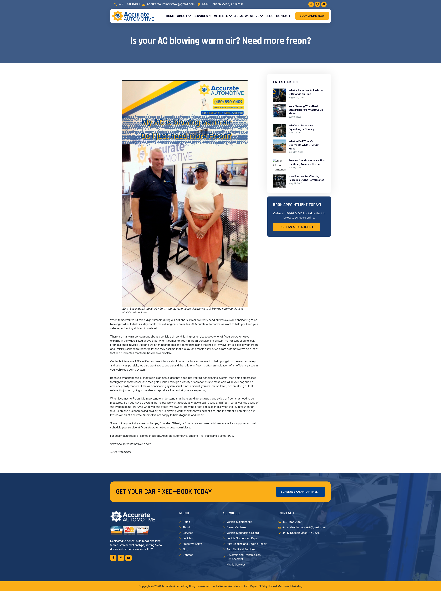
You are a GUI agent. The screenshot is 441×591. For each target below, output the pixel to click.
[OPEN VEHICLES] (230, 16)
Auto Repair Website (225, 586)
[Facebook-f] (311, 4)
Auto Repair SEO (254, 586)
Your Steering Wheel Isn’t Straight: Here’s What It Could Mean (306, 110)
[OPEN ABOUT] (189, 16)
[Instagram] (317, 4)
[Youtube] (324, 4)
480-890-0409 (294, 213)
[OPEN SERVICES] (210, 16)
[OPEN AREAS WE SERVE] (261, 16)
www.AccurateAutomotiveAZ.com (130, 444)
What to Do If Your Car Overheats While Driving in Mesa (304, 145)
